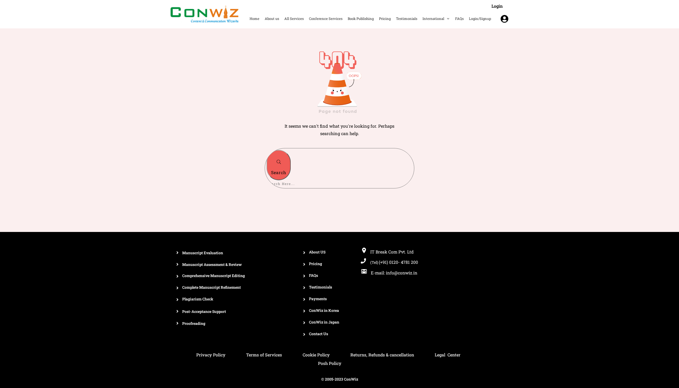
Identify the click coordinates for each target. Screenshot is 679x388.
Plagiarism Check (197, 298)
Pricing (315, 263)
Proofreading (193, 323)
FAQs (313, 275)
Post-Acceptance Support (204, 311)
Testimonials (320, 287)
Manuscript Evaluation (202, 252)
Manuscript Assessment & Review (212, 264)
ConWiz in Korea (324, 310)
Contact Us (318, 333)
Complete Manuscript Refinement (211, 287)
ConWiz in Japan (324, 322)
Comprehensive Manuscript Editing (213, 275)
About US (317, 252)
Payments (318, 298)
